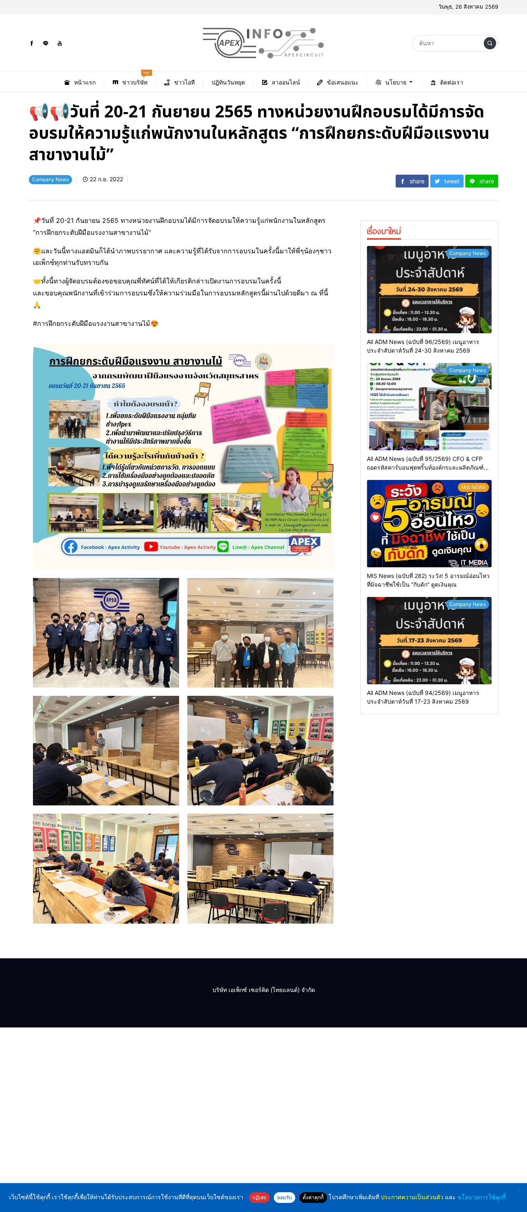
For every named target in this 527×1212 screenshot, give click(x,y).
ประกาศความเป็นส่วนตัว (412, 1196)
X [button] (519, 1190)
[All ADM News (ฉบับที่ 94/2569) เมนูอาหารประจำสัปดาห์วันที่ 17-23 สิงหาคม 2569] (429, 640)
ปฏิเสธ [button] (259, 1197)
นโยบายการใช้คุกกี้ (481, 1196)
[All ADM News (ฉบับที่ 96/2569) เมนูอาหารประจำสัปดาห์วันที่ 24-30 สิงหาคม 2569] (429, 289)
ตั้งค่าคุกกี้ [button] (313, 1197)
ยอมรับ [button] (284, 1197)
